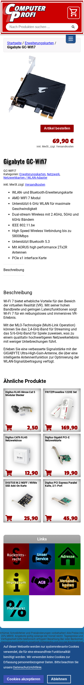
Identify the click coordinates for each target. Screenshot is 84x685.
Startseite (14, 43)
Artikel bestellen (57, 128)
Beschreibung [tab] (13, 270)
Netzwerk (53, 174)
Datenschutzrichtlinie (27, 667)
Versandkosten (35, 184)
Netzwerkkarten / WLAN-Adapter (25, 177)
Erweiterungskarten (39, 43)
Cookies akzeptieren (23, 679)
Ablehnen (59, 679)
